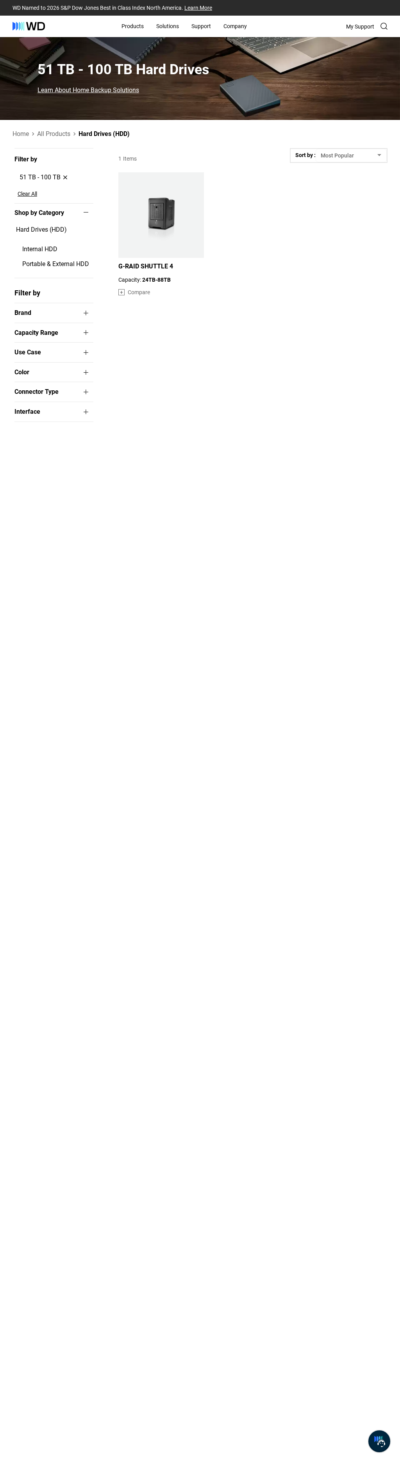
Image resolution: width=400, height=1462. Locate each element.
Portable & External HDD (55, 264)
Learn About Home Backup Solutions (88, 90)
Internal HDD (39, 249)
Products (132, 26)
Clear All (27, 194)
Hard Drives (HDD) (41, 229)
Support (201, 26)
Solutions (167, 26)
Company (235, 26)
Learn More (198, 8)
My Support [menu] (360, 26)
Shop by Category (39, 213)
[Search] (384, 26)
